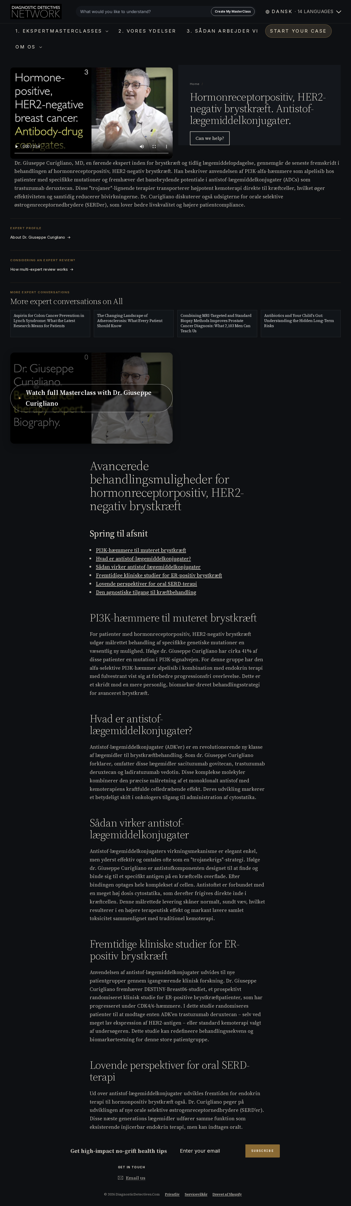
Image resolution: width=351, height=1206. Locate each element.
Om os (26, 47)
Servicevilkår (196, 1194)
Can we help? (210, 138)
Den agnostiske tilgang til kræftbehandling (146, 592)
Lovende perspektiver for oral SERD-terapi (146, 583)
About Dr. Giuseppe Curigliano (40, 237)
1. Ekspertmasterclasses (59, 31)
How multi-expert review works (41, 269)
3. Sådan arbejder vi (222, 31)
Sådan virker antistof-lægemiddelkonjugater (148, 566)
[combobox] (166, 11)
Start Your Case (298, 31)
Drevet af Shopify (227, 1194)
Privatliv (172, 1194)
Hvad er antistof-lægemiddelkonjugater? (143, 558)
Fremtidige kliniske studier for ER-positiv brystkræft (159, 575)
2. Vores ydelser (147, 31)
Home (195, 84)
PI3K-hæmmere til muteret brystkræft (141, 550)
